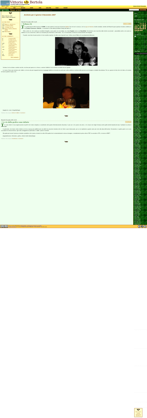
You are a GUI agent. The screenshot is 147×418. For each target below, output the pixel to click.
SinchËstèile (136, 382)
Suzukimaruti (137, 361)
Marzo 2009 (136, 280)
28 (138, 30)
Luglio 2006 (136, 322)
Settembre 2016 (137, 165)
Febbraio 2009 (137, 281)
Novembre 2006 (137, 317)
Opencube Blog (137, 336)
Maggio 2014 (137, 199)
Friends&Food (137, 368)
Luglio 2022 (136, 92)
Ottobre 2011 (137, 240)
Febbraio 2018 (137, 145)
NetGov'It (126, 23)
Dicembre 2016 (137, 161)
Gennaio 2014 (137, 204)
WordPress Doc (137, 398)
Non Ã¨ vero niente (138, 330)
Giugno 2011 (137, 245)
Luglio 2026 (136, 57)
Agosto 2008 (137, 289)
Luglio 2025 (136, 67)
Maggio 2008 (137, 293)
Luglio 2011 (136, 243)
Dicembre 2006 (137, 316)
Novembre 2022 (137, 86)
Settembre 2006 (137, 319)
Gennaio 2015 (137, 190)
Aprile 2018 (136, 143)
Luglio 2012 (136, 228)
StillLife (129, 23)
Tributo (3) (27, 24)
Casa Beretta (137, 338)
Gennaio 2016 (137, 175)
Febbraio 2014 (137, 203)
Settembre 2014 (137, 195)
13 (136, 27)
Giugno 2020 (137, 122)
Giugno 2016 (137, 169)
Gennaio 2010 (137, 267)
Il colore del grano (138, 343)
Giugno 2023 (137, 81)
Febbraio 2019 (137, 135)
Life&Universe (137, 372)
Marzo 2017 (136, 157)
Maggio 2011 (137, 246)
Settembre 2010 (137, 257)
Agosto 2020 (137, 119)
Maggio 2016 (137, 170)
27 (136, 30)
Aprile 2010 (136, 263)
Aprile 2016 (136, 171)
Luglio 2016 (136, 168)
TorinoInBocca (137, 386)
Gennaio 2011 (137, 251)
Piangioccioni (137, 380)
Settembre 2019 (137, 131)
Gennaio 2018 (137, 147)
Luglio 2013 (136, 212)
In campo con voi (9, 27)
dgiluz (135, 356)
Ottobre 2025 (137, 64)
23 (141, 28)
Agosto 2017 (137, 152)
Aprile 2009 (136, 279)
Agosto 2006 (137, 321)
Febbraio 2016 (137, 174)
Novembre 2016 (137, 162)
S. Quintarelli (137, 360)
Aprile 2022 (136, 94)
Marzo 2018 (136, 144)
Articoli (135, 403)
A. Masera (136, 352)
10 (143, 25)
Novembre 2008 (137, 285)
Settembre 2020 (137, 118)
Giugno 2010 (137, 261)
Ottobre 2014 (137, 194)
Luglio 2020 (136, 120)
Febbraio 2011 (137, 250)
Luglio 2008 (136, 291)
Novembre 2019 (137, 128)
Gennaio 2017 (137, 160)
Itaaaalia (136, 370)
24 (143, 28)
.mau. (135, 349)
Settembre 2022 (137, 89)
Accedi (135, 393)
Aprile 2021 (136, 109)
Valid (137, 394)
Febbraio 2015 (137, 188)
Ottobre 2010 (137, 255)
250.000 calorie (137, 342)
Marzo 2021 (136, 110)
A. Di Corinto (137, 350)
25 (145, 28)
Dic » (138, 31)
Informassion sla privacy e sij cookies (34, 225)
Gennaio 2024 (137, 73)
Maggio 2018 (137, 141)
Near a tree (15, 10)
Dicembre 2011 (137, 237)
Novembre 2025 (137, 63)
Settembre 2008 (137, 288)
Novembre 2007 (137, 301)
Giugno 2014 (137, 198)
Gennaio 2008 (137, 298)
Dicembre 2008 (137, 284)
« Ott (135, 31)
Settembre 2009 (137, 272)
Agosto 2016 (137, 166)
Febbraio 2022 (137, 97)
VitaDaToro (136, 387)
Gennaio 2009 (137, 283)
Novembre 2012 (137, 223)
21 (138, 28)
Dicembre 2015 (137, 177)
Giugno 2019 (137, 132)
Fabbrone (136, 332)
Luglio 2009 (136, 275)
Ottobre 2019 (137, 130)
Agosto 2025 (137, 65)
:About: (135, 16)
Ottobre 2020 (137, 116)
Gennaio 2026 (137, 61)
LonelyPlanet (137, 373)
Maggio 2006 (137, 325)
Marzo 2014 (136, 202)
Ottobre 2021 (137, 101)
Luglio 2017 (136, 153)
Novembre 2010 (137, 254)
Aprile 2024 (136, 72)
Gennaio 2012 (137, 236)
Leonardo (136, 357)
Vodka (135, 337)
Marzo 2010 (136, 264)
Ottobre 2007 (137, 302)
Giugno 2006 (137, 323)
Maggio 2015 (137, 186)
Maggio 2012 (137, 230)
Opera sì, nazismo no (10, 24)
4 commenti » (22, 112)
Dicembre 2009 (137, 268)
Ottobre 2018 (137, 137)
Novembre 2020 (137, 115)
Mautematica (137, 374)
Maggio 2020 (137, 123)
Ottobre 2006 (137, 318)
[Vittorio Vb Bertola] (139, 49)
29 (140, 30)
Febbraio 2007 (137, 313)
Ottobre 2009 (137, 271)
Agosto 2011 (137, 242)
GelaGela (136, 345)
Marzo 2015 (136, 187)
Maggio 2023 (137, 82)
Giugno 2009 (137, 276)
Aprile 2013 (136, 216)
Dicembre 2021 (137, 99)
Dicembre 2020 (137, 114)
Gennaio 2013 (137, 220)
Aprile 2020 (136, 124)
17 (143, 27)
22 (140, 28)
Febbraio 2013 (137, 219)
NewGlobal (136, 377)
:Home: (135, 15)
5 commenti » (20, 138)
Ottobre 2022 (137, 88)
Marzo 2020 (136, 126)
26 (135, 30)
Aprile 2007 (136, 310)
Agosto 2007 (137, 305)
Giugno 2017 (137, 154)
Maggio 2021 (137, 107)
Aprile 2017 (136, 156)
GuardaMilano (137, 369)
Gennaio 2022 (137, 98)
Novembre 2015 (137, 178)
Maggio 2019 (137, 133)
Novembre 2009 (137, 270)
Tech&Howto (128, 121)
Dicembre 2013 (137, 206)
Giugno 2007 (137, 308)
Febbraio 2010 (137, 266)
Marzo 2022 (136, 95)
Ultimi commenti (7, 36)
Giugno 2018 (137, 140)
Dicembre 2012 (137, 221)
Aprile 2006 (136, 326)
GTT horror (11, 54)
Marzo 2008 (136, 296)
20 (136, 28)
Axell (135, 354)
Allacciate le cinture (138, 353)
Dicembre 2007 (137, 300)
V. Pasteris (136, 362)
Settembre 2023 (137, 77)
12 (135, 27)
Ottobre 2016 (137, 164)
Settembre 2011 (137, 241)
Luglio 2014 (136, 196)
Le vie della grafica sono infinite (16, 122)
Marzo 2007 (136, 312)
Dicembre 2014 (137, 191)
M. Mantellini (136, 358)
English (138, 6)
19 (135, 28)
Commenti (136, 404)
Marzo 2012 (136, 233)
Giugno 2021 (137, 106)
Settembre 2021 (137, 102)
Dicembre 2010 (137, 253)
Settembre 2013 (137, 209)
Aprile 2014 (136, 200)
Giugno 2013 (137, 213)
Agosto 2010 (137, 258)
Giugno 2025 (137, 68)
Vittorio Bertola (23, 225)
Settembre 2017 (137, 151)
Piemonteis (143, 6)
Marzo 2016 (136, 173)
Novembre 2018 (137, 136)
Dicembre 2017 (137, 148)
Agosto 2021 (137, 103)
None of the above (138, 334)
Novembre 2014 (137, 192)
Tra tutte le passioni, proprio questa (13, 41)
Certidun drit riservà (12, 226)
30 (141, 30)
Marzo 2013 (136, 217)
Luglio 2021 (136, 105)
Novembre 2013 (137, 207)
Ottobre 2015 (137, 179)
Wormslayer (8, 31)
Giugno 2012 (137, 229)
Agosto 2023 (137, 78)
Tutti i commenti (14, 57)
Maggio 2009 (137, 278)
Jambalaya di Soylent (138, 333)
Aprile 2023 (136, 84)
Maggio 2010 (137, 262)
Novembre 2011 (137, 238)
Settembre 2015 (137, 181)
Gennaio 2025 (137, 69)
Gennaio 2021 (137, 113)
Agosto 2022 (137, 90)
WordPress (136, 397)
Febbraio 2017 (137, 158)
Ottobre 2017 (137, 149)
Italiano (135, 6)
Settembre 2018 (137, 139)
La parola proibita (9, 25)
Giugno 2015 (137, 185)
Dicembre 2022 (137, 85)
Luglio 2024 (136, 71)
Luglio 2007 (136, 306)
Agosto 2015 (137, 182)
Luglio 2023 (136, 80)
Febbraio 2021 (137, 111)
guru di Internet (89, 26)
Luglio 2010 (136, 259)
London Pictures (137, 340)
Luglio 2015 (136, 183)
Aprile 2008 (136, 295)
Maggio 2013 (137, 215)
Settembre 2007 (137, 304)
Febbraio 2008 (137, 297)
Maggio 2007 (137, 309)
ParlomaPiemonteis (138, 378)
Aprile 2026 (136, 59)
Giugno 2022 (137, 93)
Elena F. (136, 341)
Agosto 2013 (137, 211)
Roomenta (136, 381)
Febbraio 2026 (137, 60)
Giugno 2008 (137, 292)
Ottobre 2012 (137, 224)
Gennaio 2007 (137, 314)
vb (2, 40)
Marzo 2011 (136, 249)
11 (145, 25)
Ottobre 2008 (137, 287)
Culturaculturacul (137, 366)
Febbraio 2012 (137, 234)
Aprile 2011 (136, 247)
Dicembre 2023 (137, 75)
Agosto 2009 (137, 274)
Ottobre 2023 (137, 76)
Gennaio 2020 (137, 127)
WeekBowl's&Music (138, 389)
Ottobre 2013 (137, 208)
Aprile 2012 (136, 232)
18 (145, 27)
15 (140, 27)
